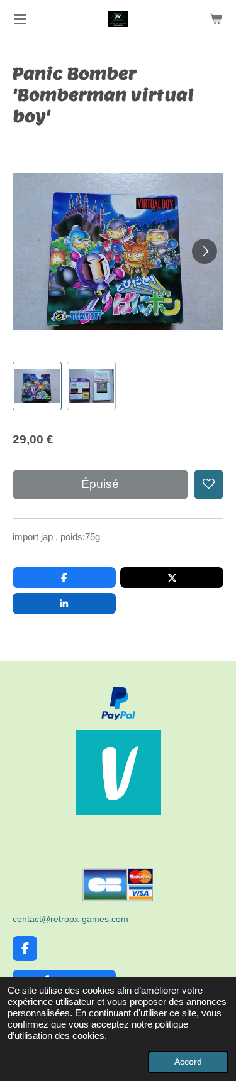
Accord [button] (188, 1062)
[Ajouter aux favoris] (208, 484)
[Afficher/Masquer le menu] (20, 18)
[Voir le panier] (216, 18)
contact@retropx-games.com (70, 919)
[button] (37, 386)
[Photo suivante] (204, 251)
